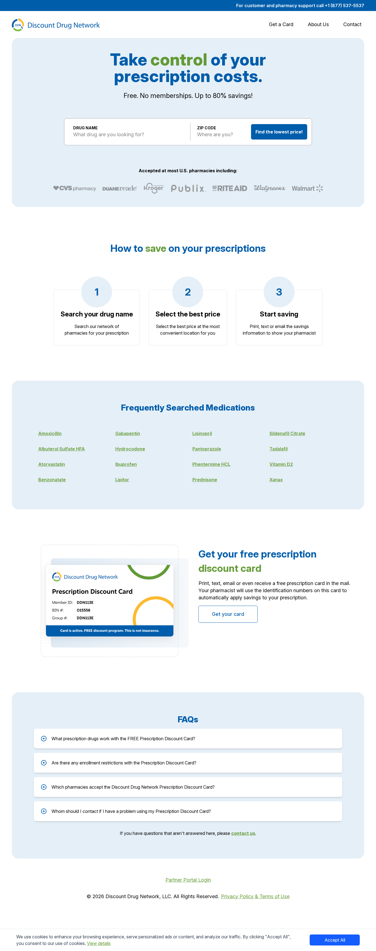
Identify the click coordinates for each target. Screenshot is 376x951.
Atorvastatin (51, 464)
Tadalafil (278, 449)
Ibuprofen (126, 464)
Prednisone (204, 479)
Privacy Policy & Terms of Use (255, 896)
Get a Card (281, 24)
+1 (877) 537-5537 (344, 5)
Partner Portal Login (188, 880)
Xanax (276, 479)
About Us (318, 24)
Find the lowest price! (279, 132)
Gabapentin (127, 433)
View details (99, 943)
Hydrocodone (130, 449)
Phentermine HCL (211, 464)
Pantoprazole (206, 449)
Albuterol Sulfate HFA (61, 449)
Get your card (228, 614)
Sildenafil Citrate (287, 433)
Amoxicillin (50, 433)
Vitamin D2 (281, 464)
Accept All (335, 940)
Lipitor (122, 479)
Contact (352, 24)
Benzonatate (52, 479)
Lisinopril (202, 433)
